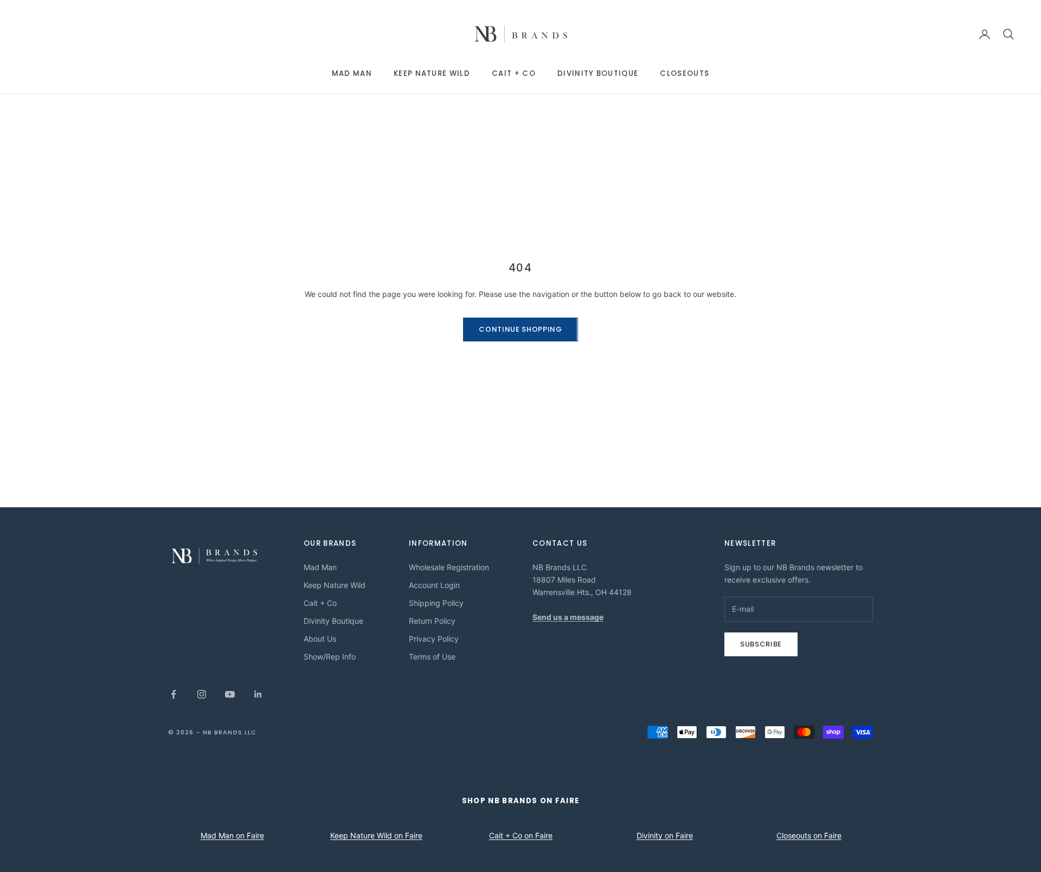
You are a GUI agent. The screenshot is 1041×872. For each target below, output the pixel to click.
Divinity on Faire (665, 835)
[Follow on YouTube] (229, 694)
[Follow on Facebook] (173, 694)
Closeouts (684, 73)
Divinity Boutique (597, 73)
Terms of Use (432, 656)
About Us (320, 638)
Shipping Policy (436, 603)
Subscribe (761, 644)
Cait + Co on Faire (520, 835)
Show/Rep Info (330, 656)
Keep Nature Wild (432, 73)
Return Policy (432, 620)
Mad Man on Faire (232, 835)
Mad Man (352, 73)
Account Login (434, 585)
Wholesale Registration (449, 567)
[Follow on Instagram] (201, 694)
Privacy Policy (434, 638)
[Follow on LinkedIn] (258, 694)
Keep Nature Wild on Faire (376, 835)
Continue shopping (520, 329)
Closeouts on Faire (808, 835)
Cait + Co (514, 73)
